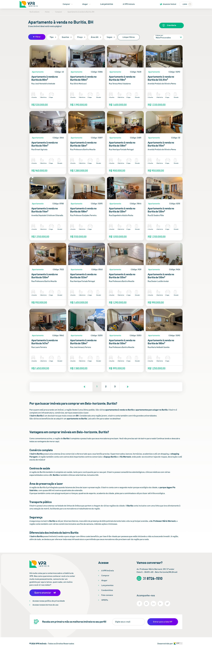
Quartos (65, 37)
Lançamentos (106, 4)
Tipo (51, 37)
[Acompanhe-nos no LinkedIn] (153, 603)
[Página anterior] (84, 386)
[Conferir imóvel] (47, 56)
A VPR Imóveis (129, 4)
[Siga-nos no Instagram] (146, 603)
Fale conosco (107, 595)
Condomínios (107, 590)
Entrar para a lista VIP (162, 622)
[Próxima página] (128, 386)
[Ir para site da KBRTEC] (178, 644)
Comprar (66, 4)
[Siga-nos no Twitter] (167, 603)
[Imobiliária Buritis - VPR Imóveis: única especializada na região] (28, 4)
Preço (80, 37)
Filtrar (37, 37)
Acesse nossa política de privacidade (49, 601)
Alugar (85, 4)
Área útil (94, 37)
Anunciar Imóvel (169, 4)
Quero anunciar (42, 592)
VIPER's (104, 600)
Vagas (109, 37)
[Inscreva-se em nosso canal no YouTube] (160, 603)
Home (47, 12)
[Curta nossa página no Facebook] (139, 603)
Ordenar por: (159, 35)
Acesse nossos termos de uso (45, 605)
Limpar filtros (129, 37)
